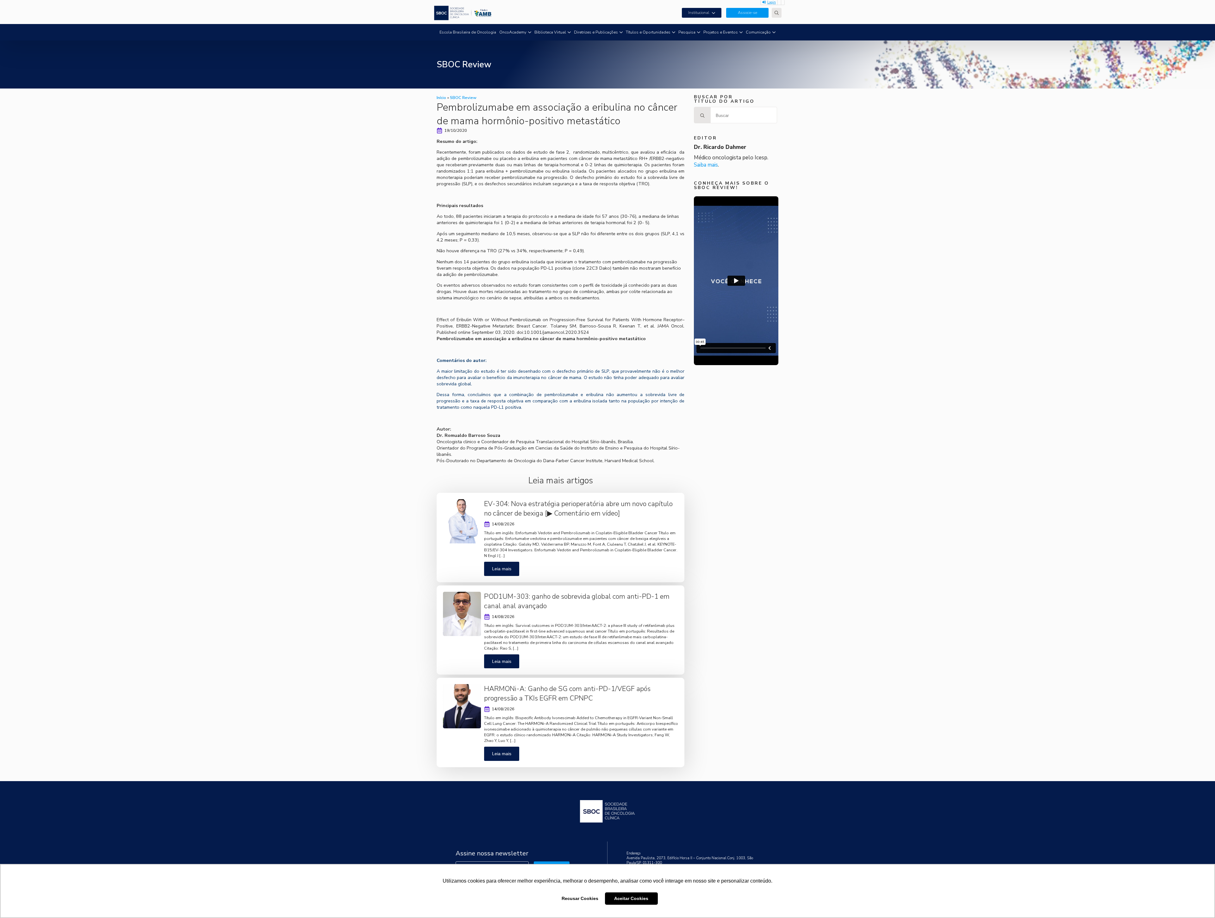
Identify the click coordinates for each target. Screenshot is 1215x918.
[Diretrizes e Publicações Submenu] (621, 32)
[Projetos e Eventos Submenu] (741, 32)
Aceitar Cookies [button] (631, 898)
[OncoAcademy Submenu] (529, 32)
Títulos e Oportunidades (648, 32)
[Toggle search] (777, 13)
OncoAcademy (512, 32)
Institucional (698, 12)
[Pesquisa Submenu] (698, 32)
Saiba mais (706, 164)
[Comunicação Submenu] (774, 32)
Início (441, 98)
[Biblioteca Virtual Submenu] (569, 32)
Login (771, 2)
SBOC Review (463, 98)
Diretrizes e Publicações (596, 32)
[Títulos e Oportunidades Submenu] (673, 32)
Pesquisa (686, 32)
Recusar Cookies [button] (580, 898)
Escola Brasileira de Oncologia (467, 32)
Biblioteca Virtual (550, 32)
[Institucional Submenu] (715, 13)
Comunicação (758, 32)
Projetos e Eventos (720, 32)
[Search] (702, 115)
